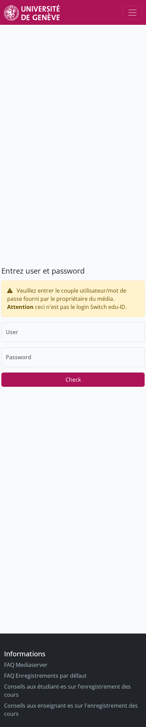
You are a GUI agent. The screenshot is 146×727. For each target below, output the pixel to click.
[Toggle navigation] (132, 12)
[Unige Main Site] (32, 12)
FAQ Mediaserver (26, 665)
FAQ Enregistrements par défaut (45, 675)
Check (73, 379)
